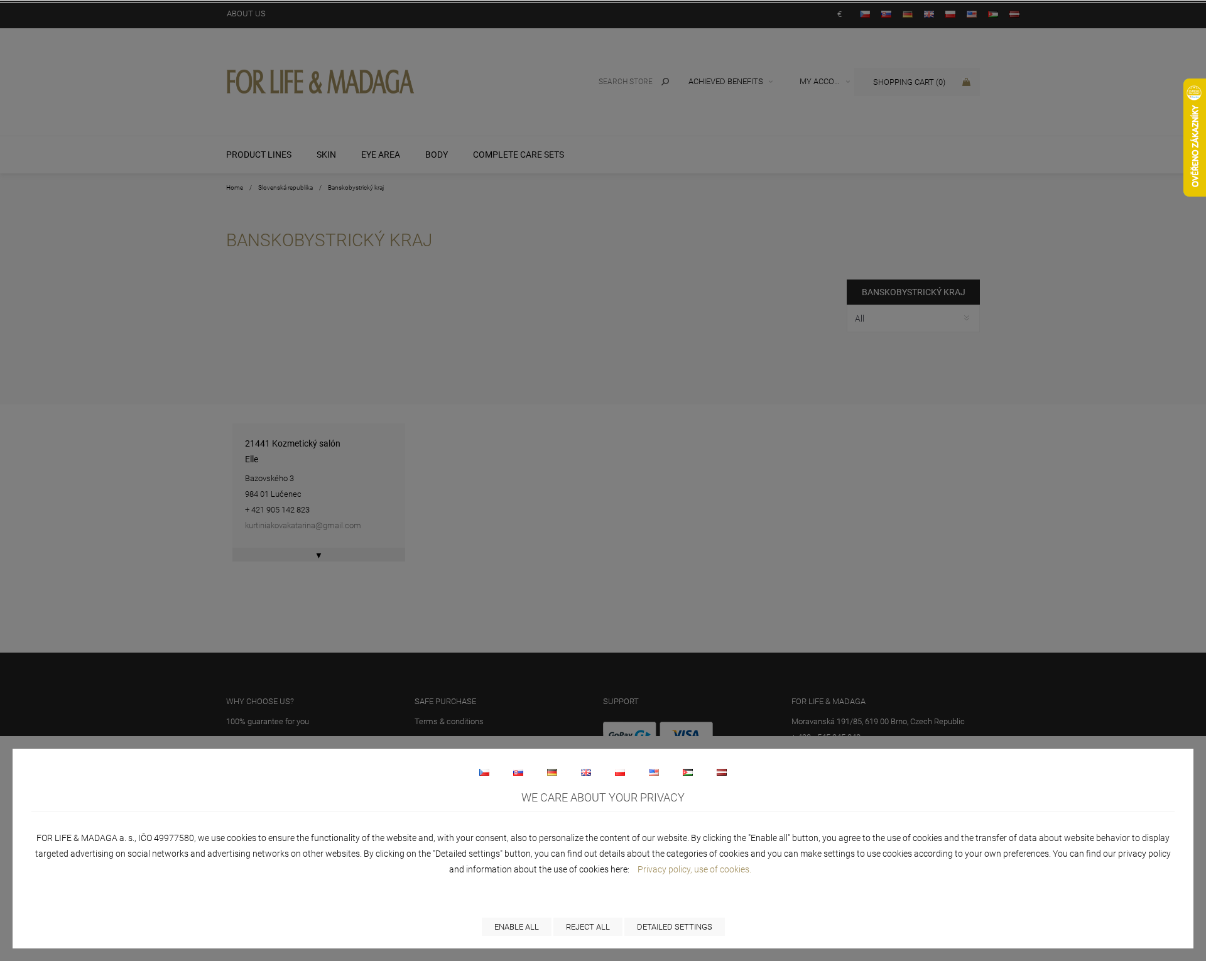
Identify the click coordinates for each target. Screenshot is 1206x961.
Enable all (516, 926)
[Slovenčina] (518, 772)
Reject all (588, 926)
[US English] (654, 772)
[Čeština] (484, 772)
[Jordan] (688, 772)
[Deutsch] (552, 772)
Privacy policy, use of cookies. (694, 869)
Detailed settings (674, 926)
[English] (586, 772)
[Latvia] (722, 772)
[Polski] (620, 772)
